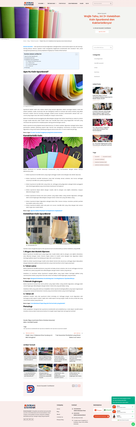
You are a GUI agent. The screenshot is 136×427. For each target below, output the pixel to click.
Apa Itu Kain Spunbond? (31, 56)
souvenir (97, 156)
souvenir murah (107, 156)
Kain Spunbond (27, 328)
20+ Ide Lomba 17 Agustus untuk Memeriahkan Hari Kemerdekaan (101, 129)
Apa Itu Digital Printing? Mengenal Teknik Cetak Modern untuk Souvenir (45, 355)
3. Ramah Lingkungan (32, 64)
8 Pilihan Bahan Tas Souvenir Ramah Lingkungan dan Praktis (76, 371)
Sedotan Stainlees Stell (100, 162)
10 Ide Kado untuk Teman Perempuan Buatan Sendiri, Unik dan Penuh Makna (61, 355)
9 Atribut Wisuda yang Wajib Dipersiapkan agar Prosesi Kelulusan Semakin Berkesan (102, 113)
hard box (96, 72)
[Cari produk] (111, 3)
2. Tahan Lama (30, 63)
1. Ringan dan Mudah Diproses (34, 61)
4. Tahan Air (30, 66)
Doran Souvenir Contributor (103, 28)
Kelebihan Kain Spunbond (51, 328)
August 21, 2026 (96, 100)
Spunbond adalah (62, 328)
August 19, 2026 (96, 116)
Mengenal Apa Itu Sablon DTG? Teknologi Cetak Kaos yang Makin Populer (45, 371)
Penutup (27, 67)
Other (96, 67)
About (58, 414)
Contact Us (60, 417)
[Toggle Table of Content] (76, 54)
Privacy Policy (60, 419)
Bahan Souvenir (102, 13)
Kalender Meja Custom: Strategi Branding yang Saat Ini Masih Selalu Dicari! (102, 97)
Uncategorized (98, 59)
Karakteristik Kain (30, 58)
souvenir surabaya (99, 159)
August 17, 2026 (96, 132)
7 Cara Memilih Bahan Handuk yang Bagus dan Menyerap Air (30, 371)
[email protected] (78, 417)
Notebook (97, 76)
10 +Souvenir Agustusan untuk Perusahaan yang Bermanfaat (102, 144)
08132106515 (76, 413)
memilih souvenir (99, 63)
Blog (58, 411)
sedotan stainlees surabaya (102, 165)
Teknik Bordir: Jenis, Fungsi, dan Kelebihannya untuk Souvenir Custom (61, 371)
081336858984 (77, 409)
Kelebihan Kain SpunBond (32, 59)
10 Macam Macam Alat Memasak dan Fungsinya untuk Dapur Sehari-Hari (76, 355)
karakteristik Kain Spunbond (38, 328)
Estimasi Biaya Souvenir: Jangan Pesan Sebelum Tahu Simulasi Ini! (30, 355)
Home (58, 409)
